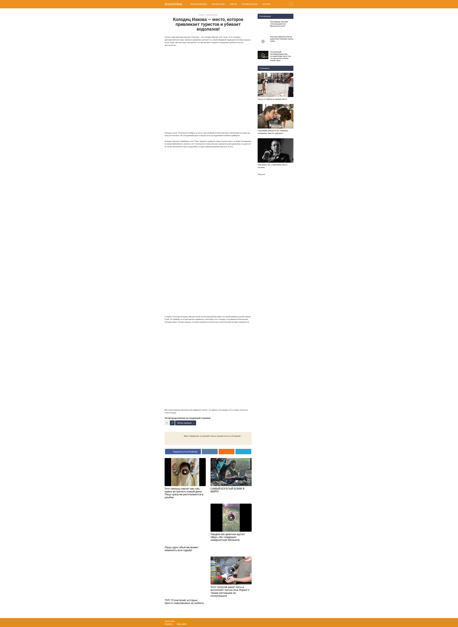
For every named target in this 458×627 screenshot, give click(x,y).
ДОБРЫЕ (233, 4)
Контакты (169, 624)
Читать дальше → (185, 423)
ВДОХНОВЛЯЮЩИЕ (199, 4)
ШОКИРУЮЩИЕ (218, 4)
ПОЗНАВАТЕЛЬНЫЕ (250, 4)
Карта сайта (182, 624)
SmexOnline (173, 4)
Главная (201, 15)
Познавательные (211, 15)
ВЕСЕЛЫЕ (266, 4)
